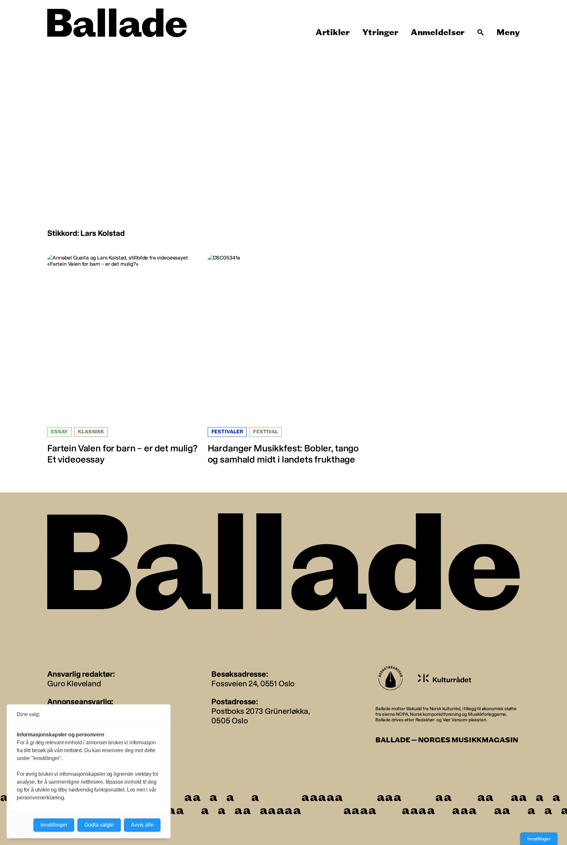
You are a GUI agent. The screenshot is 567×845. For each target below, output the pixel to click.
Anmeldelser (438, 32)
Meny (508, 32)
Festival (265, 432)
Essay (59, 432)
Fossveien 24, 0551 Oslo (253, 683)
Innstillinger (538, 838)
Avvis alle (142, 825)
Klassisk (91, 432)
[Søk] (480, 32)
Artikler (333, 32)
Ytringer (380, 32)
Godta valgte (99, 825)
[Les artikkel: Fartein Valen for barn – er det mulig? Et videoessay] (123, 360)
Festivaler (227, 432)
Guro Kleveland (74, 683)
